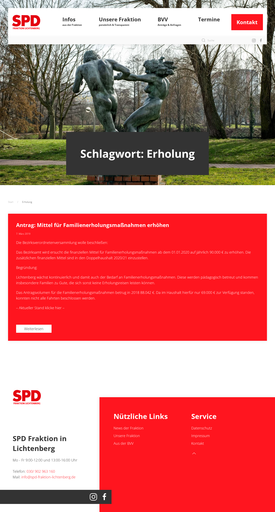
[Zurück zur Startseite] (31, 22)
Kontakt (247, 22)
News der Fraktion (129, 428)
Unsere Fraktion (127, 435)
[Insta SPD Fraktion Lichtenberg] (254, 40)
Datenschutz (201, 428)
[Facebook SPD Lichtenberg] (261, 40)
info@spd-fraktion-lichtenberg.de (48, 477)
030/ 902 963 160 (41, 471)
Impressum (200, 435)
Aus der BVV (123, 443)
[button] (72, 22)
